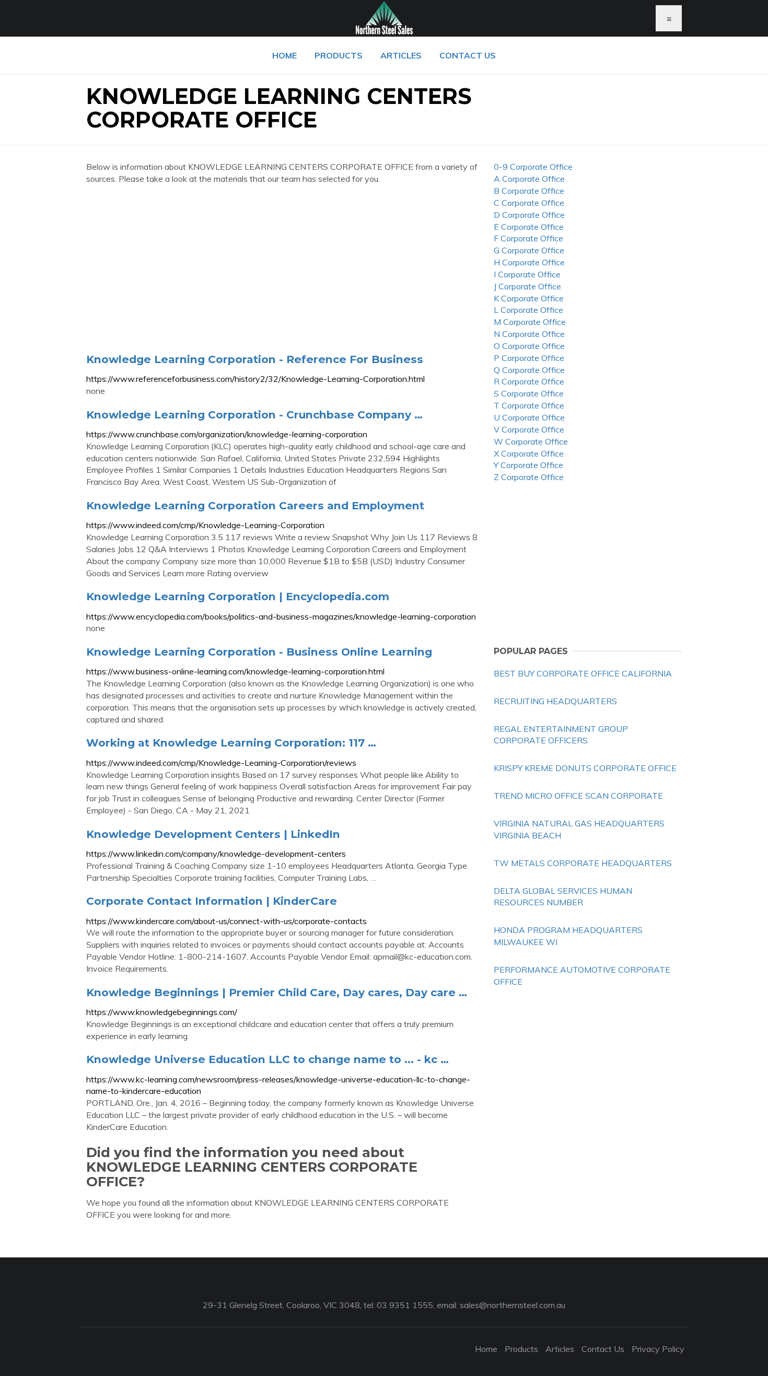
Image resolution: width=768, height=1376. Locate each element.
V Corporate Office (529, 429)
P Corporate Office (529, 358)
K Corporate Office (529, 298)
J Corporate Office (527, 286)
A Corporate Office (529, 178)
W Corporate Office (531, 441)
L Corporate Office (528, 310)
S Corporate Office (529, 393)
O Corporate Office (529, 346)
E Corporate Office (529, 226)
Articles (401, 55)
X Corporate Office (529, 453)
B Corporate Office (529, 190)
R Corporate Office (529, 381)
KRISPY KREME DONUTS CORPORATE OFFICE (585, 768)
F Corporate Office (528, 238)
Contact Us (467, 55)
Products (339, 55)
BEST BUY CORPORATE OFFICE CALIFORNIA (583, 673)
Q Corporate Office (529, 370)
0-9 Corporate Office (533, 166)
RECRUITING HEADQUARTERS (555, 701)
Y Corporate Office (528, 465)
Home (284, 55)
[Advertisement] (282, 268)
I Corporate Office (527, 274)
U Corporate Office (529, 417)
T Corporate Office (529, 405)
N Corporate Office (529, 334)
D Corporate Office (529, 214)
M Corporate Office (530, 322)
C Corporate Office (529, 202)
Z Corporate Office (529, 477)
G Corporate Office (529, 250)
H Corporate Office (529, 262)
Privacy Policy (658, 1349)
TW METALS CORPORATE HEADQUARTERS (583, 863)
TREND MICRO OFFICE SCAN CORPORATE (578, 795)
